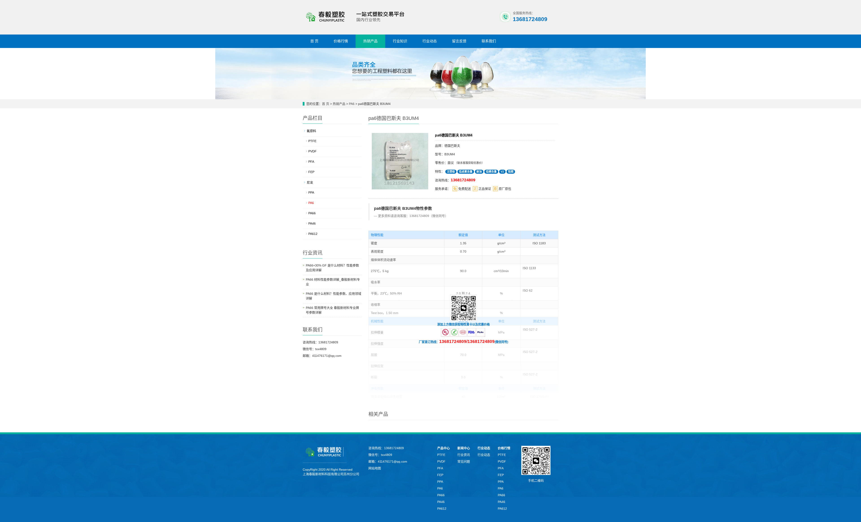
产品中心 (443, 448)
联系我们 (489, 41)
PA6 (352, 104)
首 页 (314, 41)
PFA (311, 161)
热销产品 (370, 41)
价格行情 (341, 41)
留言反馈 (459, 41)
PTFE (312, 141)
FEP (311, 172)
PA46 (312, 223)
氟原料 (311, 131)
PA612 (312, 234)
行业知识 (400, 41)
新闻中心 (463, 448)
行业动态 (429, 41)
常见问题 (463, 461)
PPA (311, 192)
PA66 (312, 213)
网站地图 (374, 468)
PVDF (312, 151)
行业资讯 (463, 455)
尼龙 (310, 182)
